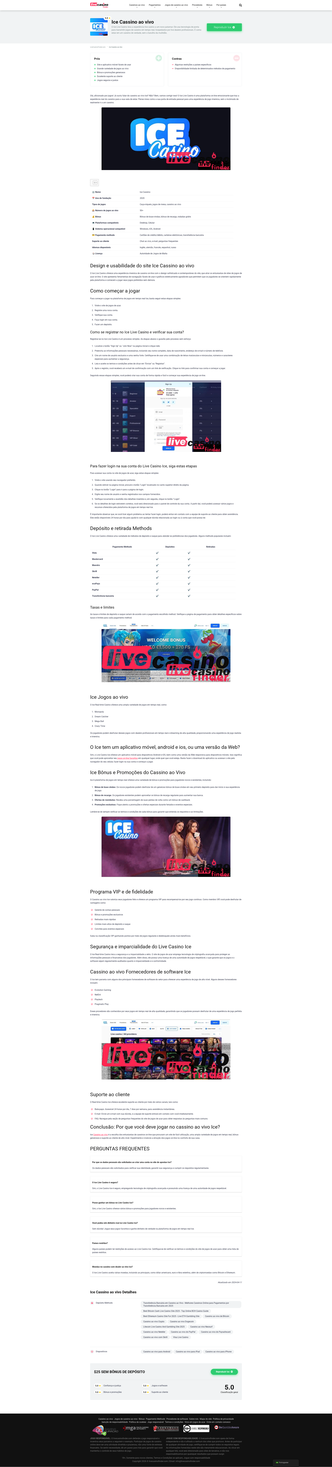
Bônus (142, 1419)
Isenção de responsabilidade (115, 1422)
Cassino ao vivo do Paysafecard (215, 1332)
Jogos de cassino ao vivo (125, 1419)
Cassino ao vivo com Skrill (155, 1337)
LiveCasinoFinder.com (98, 47)
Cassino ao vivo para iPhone (218, 1351)
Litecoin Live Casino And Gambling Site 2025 (164, 1326)
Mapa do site (206, 1419)
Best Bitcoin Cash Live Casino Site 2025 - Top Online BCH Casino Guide (175, 1311)
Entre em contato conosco (218, 1422)
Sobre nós (193, 1419)
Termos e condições (174, 1422)
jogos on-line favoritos (127, 758)
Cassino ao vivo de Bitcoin (217, 1316)
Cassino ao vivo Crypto (153, 1321)
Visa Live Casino (180, 1337)
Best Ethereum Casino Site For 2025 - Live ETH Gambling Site (171, 1316)
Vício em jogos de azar (195, 1422)
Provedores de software (177, 1419)
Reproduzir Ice (223, 27)
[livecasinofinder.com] (99, 4)
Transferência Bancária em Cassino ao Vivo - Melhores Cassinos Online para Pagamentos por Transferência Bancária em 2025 (186, 1304)
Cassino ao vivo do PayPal (183, 1332)
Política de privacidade (223, 1419)
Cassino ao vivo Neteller (154, 1332)
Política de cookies (137, 1422)
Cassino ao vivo (100, 1134)
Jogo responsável (155, 1422)
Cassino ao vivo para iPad (188, 1351)
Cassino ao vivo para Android (156, 1351)
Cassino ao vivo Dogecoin (182, 1321)
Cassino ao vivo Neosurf (201, 1326)
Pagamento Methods (155, 1419)
